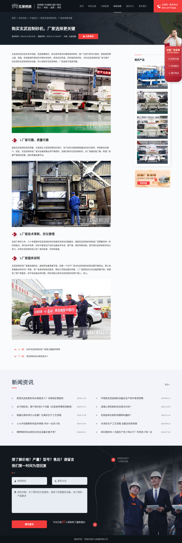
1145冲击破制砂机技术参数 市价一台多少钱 (38, 423)
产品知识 (34, 18)
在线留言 (175, 66)
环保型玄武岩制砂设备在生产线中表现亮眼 (122, 398)
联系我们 (143, 6)
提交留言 (29, 524)
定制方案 (175, 59)
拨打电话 (175, 73)
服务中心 (130, 6)
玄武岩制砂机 (152, 86)
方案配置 (105, 6)
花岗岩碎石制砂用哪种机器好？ (116, 415)
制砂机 (152, 111)
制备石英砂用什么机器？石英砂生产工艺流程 (39, 415)
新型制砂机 (152, 136)
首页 (82, 6)
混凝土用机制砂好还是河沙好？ (116, 407)
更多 (167, 385)
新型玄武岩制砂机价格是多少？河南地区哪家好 (40, 398)
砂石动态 (117, 6)
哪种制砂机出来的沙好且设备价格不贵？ (37, 432)
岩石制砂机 (152, 161)
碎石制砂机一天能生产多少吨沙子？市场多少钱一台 (126, 432)
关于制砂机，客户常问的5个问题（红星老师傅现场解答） (45, 407)
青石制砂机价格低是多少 (37, 356)
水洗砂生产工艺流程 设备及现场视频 (119, 423)
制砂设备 (92, 6)
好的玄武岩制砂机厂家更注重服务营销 (43, 349)
